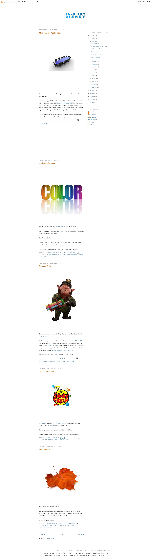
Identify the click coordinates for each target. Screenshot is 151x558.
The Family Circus (60, 423)
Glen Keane (53, 425)
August (94, 67)
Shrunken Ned (92, 120)
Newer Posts (42, 534)
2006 (91, 102)
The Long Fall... (45, 449)
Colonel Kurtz (92, 112)
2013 (91, 35)
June (93, 73)
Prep (57, 226)
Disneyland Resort (70, 254)
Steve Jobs (43, 123)
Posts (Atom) (51, 538)
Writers (50, 527)
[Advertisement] (55, 143)
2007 (91, 99)
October (94, 61)
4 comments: (70, 523)
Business (76, 122)
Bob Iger (69, 122)
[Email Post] (78, 120)
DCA (61, 254)
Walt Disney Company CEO (64, 103)
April (93, 78)
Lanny (50, 345)
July (93, 70)
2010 (91, 91)
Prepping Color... (46, 266)
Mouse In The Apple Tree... (50, 32)
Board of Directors (57, 122)
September (95, 64)
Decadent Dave (92, 114)
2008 (91, 96)
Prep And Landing (75, 360)
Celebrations (54, 254)
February (94, 84)
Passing (66, 439)
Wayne (56, 345)
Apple (47, 122)
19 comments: (71, 120)
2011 (91, 41)
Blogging (48, 525)
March (94, 81)
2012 (91, 38)
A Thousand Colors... (47, 163)
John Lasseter (62, 360)
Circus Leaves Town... (48, 371)
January (94, 87)
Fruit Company (61, 110)
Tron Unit (91, 125)
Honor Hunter (92, 117)
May (93, 76)
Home (62, 534)
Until (40, 101)
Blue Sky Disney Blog (61, 525)
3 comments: (71, 252)
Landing (63, 226)
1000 (46, 254)
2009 (91, 93)
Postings (42, 527)
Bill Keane (42, 423)
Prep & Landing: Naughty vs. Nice (62, 350)
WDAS (56, 355)
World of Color (79, 341)
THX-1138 (91, 122)
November (95, 44)
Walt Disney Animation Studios (50, 361)
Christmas (49, 360)
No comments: (72, 438)
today (44, 101)
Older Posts (81, 534)
